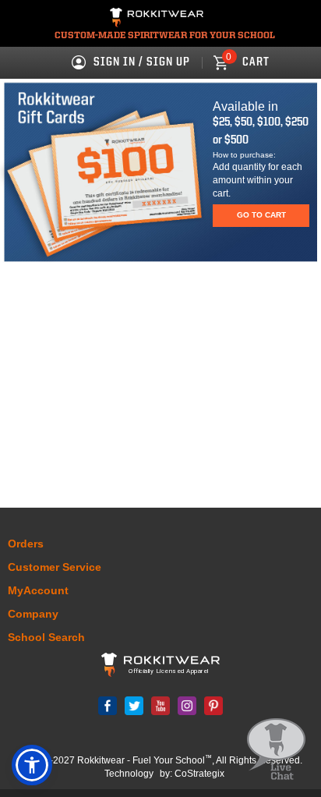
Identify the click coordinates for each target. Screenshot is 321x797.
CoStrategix (199, 773)
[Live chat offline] (276, 749)
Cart (248, 62)
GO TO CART (261, 215)
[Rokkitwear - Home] (156, 19)
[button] (32, 765)
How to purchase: (244, 155)
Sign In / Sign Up (141, 62)
